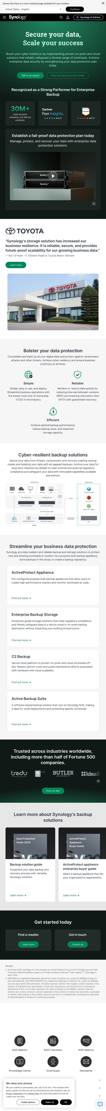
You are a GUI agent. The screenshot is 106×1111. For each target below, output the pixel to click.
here (92, 972)
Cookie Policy (33, 1093)
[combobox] (33, 9)
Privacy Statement (14, 1093)
